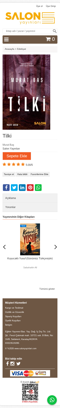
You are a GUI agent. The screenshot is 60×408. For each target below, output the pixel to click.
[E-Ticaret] (34, 382)
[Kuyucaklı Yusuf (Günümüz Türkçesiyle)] (30, 225)
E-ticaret (25, 382)
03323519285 (12, 343)
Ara (54, 31)
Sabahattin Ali (30, 267)
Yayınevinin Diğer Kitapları (19, 216)
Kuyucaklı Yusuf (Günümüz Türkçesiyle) (30, 258)
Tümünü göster (47, 289)
